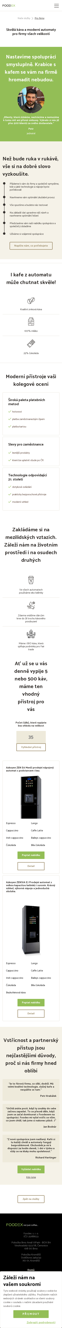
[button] (41, 1322)
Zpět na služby (31, 1199)
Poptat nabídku (31, 855)
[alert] (31, 1299)
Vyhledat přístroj (31, 747)
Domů (31, 1270)
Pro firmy (39, 18)
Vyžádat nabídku (31, 1169)
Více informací (29, 1306)
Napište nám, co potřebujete (31, 246)
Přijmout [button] (31, 1314)
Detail (31, 866)
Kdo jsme (31, 1177)
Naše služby (24, 18)
